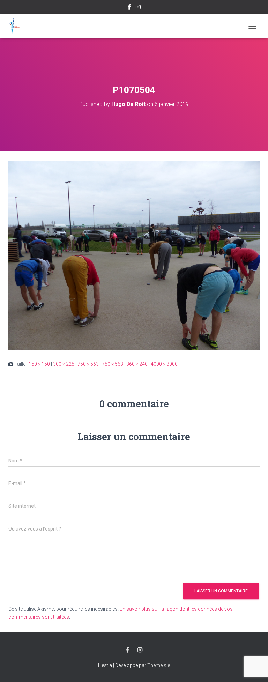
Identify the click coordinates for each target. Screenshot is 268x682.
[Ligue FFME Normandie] (17, 26)
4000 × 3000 (164, 364)
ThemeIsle (158, 665)
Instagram (138, 8)
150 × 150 (39, 364)
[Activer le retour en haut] (254, 668)
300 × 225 (63, 364)
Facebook (129, 8)
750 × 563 (88, 364)
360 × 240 (137, 364)
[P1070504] (134, 255)
